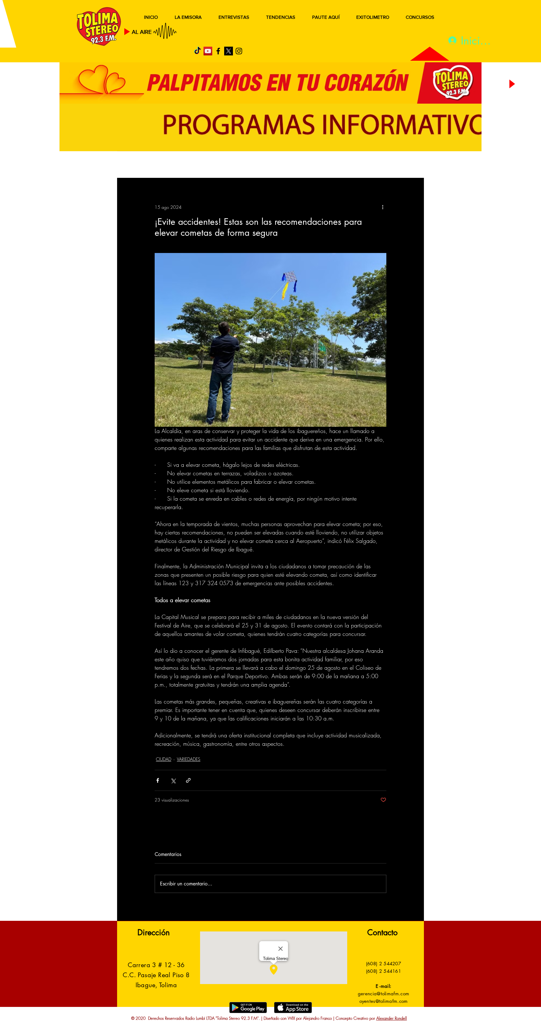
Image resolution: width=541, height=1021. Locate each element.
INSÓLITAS (328, 165)
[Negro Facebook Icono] (218, 51)
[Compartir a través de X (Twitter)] (173, 780)
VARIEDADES (188, 759)
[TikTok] (197, 51)
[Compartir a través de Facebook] (158, 780)
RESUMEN (137, 165)
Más (361, 165)
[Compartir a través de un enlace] (188, 780)
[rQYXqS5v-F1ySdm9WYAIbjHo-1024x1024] (228, 51)
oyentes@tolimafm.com (383, 1001)
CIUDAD (163, 759)
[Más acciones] (382, 207)
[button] (410, 165)
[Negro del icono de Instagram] (238, 51)
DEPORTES (208, 165)
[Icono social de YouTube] (208, 51)
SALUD (173, 165)
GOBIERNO (286, 165)
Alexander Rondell (391, 1018)
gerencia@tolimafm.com (383, 994)
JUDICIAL (245, 165)
